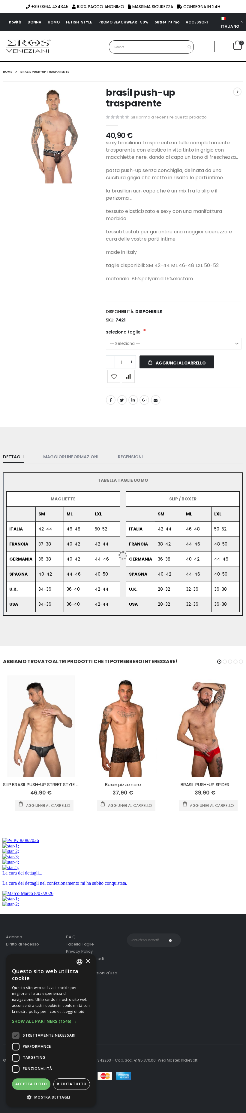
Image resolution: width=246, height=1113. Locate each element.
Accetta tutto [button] (31, 1084)
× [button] (88, 961)
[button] (51, 1021)
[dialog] (51, 1030)
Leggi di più (74, 1011)
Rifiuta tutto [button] (71, 1084)
